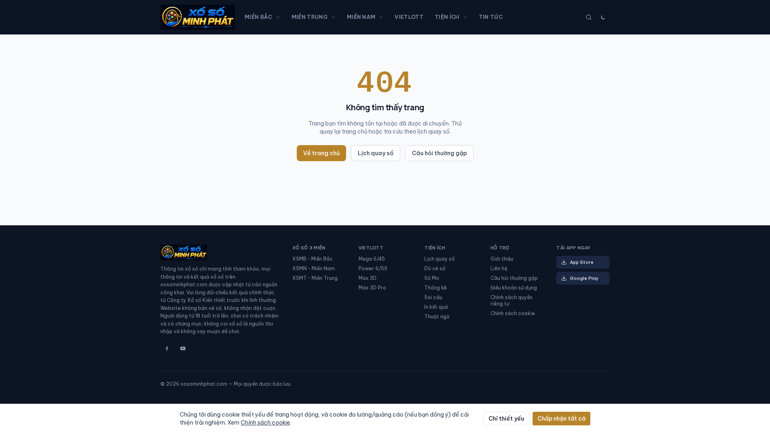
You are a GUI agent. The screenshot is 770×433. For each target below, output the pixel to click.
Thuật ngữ (436, 317)
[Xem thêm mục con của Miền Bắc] (279, 17)
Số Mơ (431, 278)
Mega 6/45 (372, 259)
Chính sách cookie (512, 313)
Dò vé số (435, 268)
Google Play (584, 278)
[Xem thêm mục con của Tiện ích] (466, 17)
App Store (582, 262)
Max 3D (368, 278)
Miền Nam (361, 17)
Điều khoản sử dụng (513, 288)
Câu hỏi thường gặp (439, 153)
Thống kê (435, 288)
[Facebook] (166, 348)
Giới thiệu (501, 259)
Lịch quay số (375, 153)
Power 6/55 (373, 268)
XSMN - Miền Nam (313, 268)
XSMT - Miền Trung (315, 278)
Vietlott (409, 17)
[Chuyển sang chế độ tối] (603, 17)
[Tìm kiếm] (588, 17)
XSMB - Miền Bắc (312, 259)
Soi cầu (433, 297)
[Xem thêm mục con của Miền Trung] (334, 17)
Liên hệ (498, 268)
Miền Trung (310, 17)
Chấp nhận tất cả (561, 418)
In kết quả (436, 307)
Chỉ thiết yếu (506, 418)
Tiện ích (447, 17)
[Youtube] (182, 348)
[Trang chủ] (197, 17)
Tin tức (491, 17)
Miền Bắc (258, 17)
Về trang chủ (321, 153)
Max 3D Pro (372, 288)
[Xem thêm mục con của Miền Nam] (382, 17)
